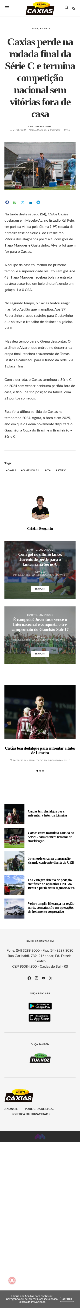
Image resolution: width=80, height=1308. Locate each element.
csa (48, 470)
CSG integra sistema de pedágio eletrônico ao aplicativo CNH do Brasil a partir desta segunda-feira (51, 884)
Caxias (34, 29)
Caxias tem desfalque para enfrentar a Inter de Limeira (40, 750)
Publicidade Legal (39, 1109)
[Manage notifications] (12, 1280)
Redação (40, 572)
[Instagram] (36, 978)
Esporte (45, 29)
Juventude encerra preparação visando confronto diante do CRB (51, 860)
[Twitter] (51, 978)
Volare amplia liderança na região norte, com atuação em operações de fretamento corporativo (51, 907)
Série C (62, 470)
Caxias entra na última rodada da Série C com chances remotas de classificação (51, 837)
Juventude (46, 550)
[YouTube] (43, 978)
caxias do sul (31, 470)
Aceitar (67, 1299)
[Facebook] (29, 978)
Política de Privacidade (31, 1114)
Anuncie (11, 1109)
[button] (74, 8)
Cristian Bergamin (40, 127)
